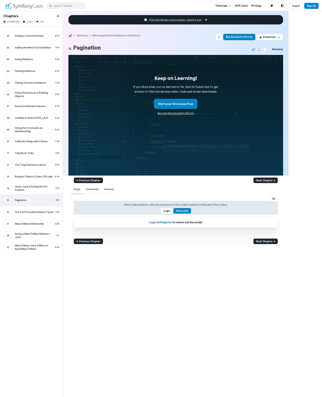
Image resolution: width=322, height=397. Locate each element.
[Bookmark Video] (219, 37)
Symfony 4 (82, 35)
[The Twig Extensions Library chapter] (31, 165)
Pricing (256, 5)
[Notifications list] (271, 5)
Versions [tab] (109, 189)
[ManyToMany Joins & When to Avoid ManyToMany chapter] (31, 247)
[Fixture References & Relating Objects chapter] (31, 94)
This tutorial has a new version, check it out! (175, 19)
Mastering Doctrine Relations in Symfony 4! (116, 35)
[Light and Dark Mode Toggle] (282, 5)
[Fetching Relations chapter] (31, 71)
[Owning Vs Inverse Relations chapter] (31, 83)
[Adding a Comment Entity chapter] (31, 36)
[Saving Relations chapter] (31, 59)
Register (166, 222)
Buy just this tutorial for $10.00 (176, 113)
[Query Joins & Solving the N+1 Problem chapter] (31, 188)
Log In (296, 5)
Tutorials (221, 5)
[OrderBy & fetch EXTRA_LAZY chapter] (31, 118)
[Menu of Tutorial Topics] (229, 6)
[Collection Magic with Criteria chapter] (31, 141)
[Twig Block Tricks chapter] (31, 153)
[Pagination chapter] (31, 200)
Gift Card (241, 5)
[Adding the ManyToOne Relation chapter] (31, 47)
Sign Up (311, 5)
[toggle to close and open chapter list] (58, 16)
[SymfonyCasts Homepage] (25, 6)
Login (166, 210)
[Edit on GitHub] (274, 199)
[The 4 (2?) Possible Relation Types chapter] (31, 212)
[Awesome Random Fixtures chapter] (31, 106)
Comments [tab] (92, 189)
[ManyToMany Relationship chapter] (31, 224)
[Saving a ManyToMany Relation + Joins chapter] (31, 235)
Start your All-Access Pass (175, 104)
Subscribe (182, 210)
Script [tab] (77, 189)
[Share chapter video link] (253, 50)
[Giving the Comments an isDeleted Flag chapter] (31, 129)
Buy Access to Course (239, 36)
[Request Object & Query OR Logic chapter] (31, 176)
